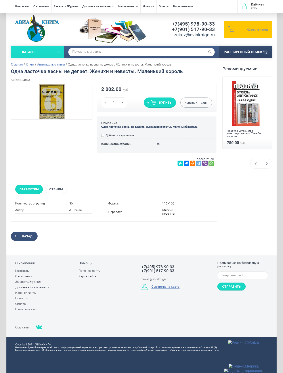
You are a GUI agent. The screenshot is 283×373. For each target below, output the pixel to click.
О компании (41, 6)
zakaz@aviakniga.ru (194, 34)
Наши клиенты (128, 6)
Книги (30, 64)
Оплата (163, 6)
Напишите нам (183, 6)
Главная (17, 64)
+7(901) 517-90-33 (193, 29)
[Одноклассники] (192, 163)
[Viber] (205, 163)
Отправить (231, 286)
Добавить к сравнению (120, 135)
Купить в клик (196, 103)
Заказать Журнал (66, 6)
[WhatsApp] (211, 163)
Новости (148, 6)
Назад (27, 236)
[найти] (210, 52)
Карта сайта (87, 276)
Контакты (22, 6)
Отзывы (56, 189)
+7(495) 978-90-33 (193, 24)
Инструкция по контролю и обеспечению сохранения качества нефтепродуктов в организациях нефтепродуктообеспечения (244, 136)
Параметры (29, 189)
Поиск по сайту (89, 270)
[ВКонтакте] (186, 163)
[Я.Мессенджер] (180, 163)
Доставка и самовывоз (98, 6)
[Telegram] (198, 163)
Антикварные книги (51, 64)
